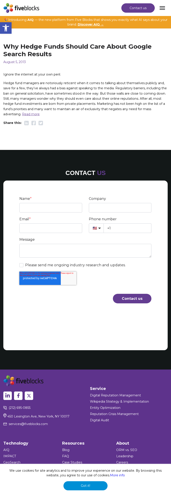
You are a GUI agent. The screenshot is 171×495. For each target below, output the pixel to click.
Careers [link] (122, 462)
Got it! (85, 486)
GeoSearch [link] (11, 462)
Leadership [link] (124, 456)
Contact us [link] (138, 8)
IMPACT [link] (9, 456)
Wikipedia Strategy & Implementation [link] (119, 402)
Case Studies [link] (72, 462)
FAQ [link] (65, 456)
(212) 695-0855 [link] (20, 408)
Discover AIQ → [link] (91, 24)
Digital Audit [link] (99, 420)
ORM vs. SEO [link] (126, 450)
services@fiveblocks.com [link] (28, 424)
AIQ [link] (6, 450)
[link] (6, 28)
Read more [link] (31, 114)
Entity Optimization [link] (105, 408)
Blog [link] (65, 450)
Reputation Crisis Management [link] (114, 414)
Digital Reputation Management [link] (115, 395)
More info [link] (117, 475)
